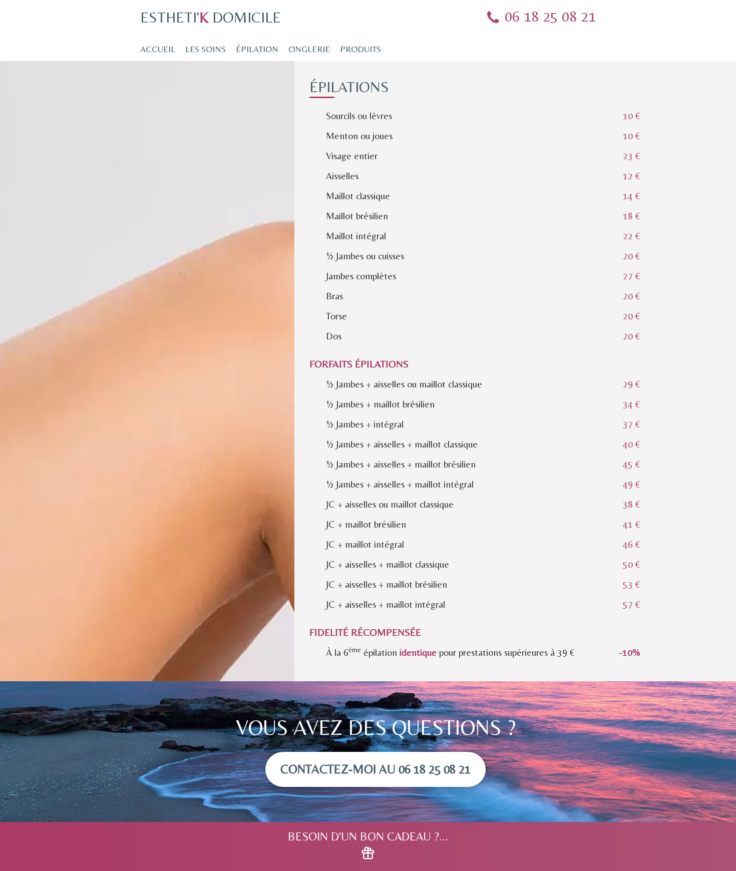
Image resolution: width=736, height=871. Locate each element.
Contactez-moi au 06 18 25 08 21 (375, 769)
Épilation (257, 49)
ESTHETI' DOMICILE (210, 17)
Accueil (157, 49)
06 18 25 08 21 (550, 16)
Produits (360, 49)
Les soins (205, 49)
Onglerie (309, 49)
